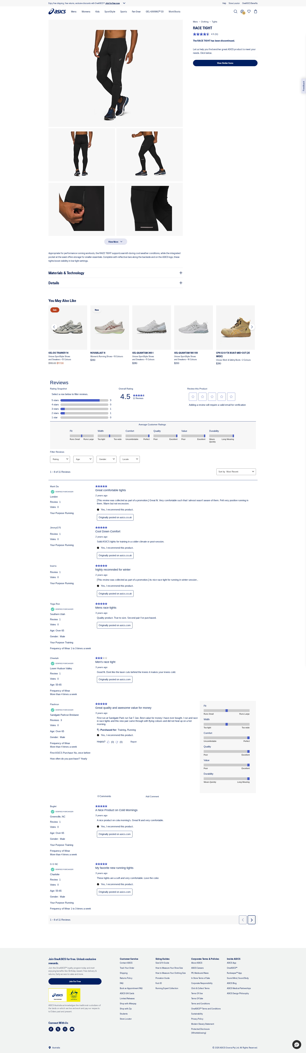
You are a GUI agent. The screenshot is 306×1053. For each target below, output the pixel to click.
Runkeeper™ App (234, 973)
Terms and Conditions (200, 1003)
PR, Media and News (200, 973)
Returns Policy (126, 978)
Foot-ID (159, 983)
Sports (123, 11)
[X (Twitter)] (58, 1029)
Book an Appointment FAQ (131, 988)
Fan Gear (136, 11)
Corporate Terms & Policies (205, 958)
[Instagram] (65, 1029)
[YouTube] (72, 1029)
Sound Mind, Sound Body (238, 978)
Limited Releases (127, 998)
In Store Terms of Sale (200, 978)
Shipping (123, 973)
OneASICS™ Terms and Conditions (206, 1008)
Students (124, 1013)
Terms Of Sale (197, 998)
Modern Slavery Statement (202, 1023)
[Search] (235, 11)
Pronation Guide (163, 978)
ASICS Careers (197, 967)
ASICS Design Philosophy (238, 993)
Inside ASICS (233, 958)
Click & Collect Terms (200, 988)
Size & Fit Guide (162, 962)
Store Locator (126, 1018)
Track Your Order (127, 967)
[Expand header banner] (124, 3)
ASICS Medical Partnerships (239, 988)
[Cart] (255, 11)
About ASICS (196, 962)
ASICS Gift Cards (127, 993)
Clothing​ (204, 21)
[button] (115, 73)
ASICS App (231, 962)
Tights (214, 21)
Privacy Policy (197, 1018)
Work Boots (174, 11)
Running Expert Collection (167, 988)
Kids (97, 11)
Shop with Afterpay (128, 1003)
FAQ (121, 983)
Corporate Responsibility (201, 983)
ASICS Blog (232, 983)
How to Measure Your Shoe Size (169, 967)
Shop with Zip (126, 1008)
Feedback (303, 86)
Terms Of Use (197, 993)
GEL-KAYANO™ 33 (155, 11)
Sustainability (197, 1013)
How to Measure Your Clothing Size (171, 973)
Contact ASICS (126, 962)
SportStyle (110, 11)
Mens (73, 11)
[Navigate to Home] (57, 11)
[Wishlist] (249, 11)
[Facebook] (51, 1029)
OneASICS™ (232, 967)
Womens (86, 11)
